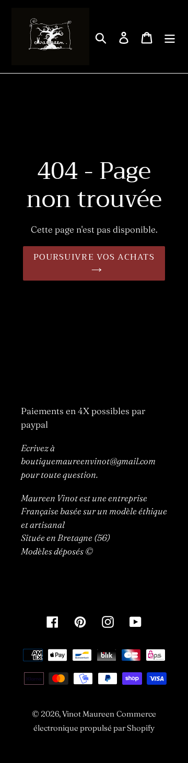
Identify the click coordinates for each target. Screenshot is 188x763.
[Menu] (169, 37)
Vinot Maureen (88, 714)
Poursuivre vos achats (94, 257)
